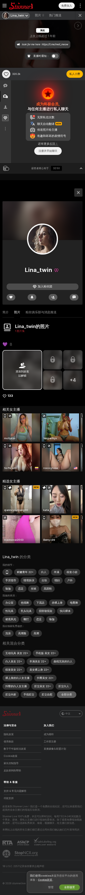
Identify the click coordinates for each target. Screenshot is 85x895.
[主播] (78, 192)
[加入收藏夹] (6, 74)
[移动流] (7, 572)
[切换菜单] (4, 5)
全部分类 (66, 694)
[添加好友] (53, 297)
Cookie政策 (10, 756)
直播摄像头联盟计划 (55, 748)
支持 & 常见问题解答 (15, 791)
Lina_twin (10, 557)
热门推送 (55, 15)
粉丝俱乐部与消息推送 (41, 312)
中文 (67, 713)
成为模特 (49, 734)
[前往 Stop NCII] (26, 853)
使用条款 (9, 741)
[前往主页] (25, 5)
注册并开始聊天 (48, 150)
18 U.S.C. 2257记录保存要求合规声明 (23, 866)
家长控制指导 (11, 763)
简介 (5, 312)
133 (10, 396)
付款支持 (9, 798)
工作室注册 (50, 741)
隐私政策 (9, 734)
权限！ (54, 143)
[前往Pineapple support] (6, 854)
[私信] (74, 297)
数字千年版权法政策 (15, 748)
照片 (39, 15)
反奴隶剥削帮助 (12, 770)
